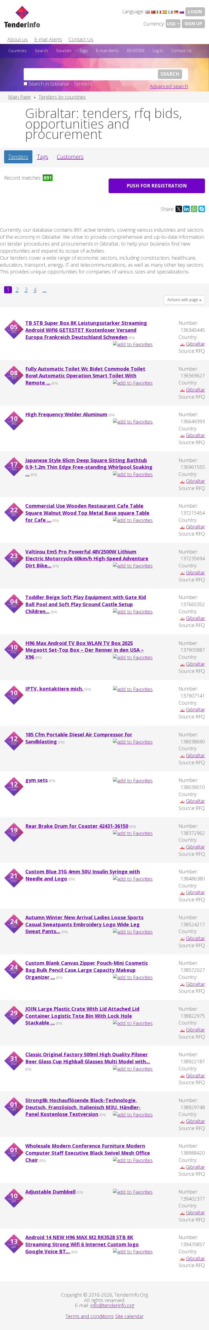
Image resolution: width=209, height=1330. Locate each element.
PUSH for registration (157, 186)
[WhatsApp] (194, 209)
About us (17, 39)
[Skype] (201, 209)
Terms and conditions (90, 1316)
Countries (17, 50)
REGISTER (136, 50)
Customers (70, 156)
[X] (179, 209)
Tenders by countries (62, 97)
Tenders (18, 156)
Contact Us (81, 39)
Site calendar (129, 1316)
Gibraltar (195, 344)
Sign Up (193, 24)
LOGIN (195, 12)
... (44, 289)
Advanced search (169, 86)
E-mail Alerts (48, 39)
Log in (158, 50)
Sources (64, 50)
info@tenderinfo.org (112, 1305)
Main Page (19, 97)
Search (41, 50)
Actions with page (183, 299)
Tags (84, 50)
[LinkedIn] (186, 209)
